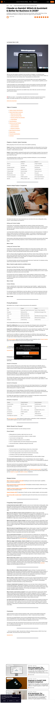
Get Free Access (33, 353)
